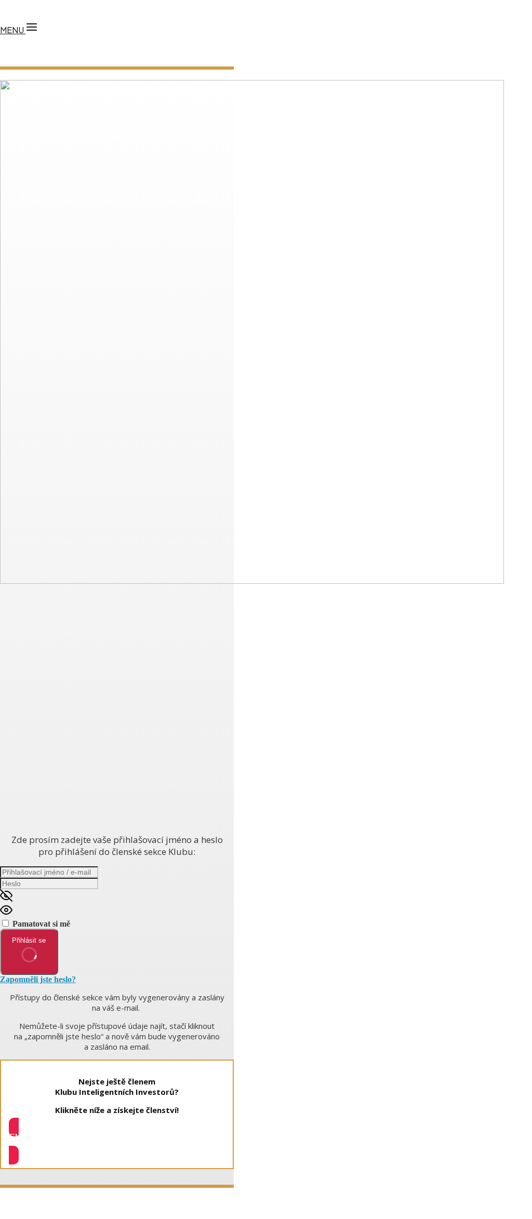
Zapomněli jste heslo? (38, 979)
